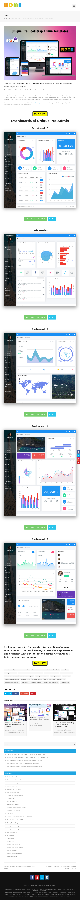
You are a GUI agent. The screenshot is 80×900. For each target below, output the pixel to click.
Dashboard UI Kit (61, 679)
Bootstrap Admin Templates (26, 676)
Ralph (16, 89)
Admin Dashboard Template (28, 89)
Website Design (10, 841)
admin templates (23, 673)
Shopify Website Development (14, 826)
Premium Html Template (13, 804)
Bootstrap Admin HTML (66, 673)
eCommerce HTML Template (13, 792)
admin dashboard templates (38, 670)
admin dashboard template (22, 670)
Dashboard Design (25, 679)
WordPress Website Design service (15, 853)
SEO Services (10, 813)
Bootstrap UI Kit (66, 676)
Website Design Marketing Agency (15, 847)
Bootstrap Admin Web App (42, 676)
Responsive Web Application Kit (50, 682)
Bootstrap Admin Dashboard (51, 673)
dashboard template (37, 679)
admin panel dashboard (10, 673)
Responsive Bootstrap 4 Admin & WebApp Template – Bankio (15, 725)
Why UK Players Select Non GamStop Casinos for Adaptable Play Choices (24, 766)
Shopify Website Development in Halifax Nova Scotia (19, 829)
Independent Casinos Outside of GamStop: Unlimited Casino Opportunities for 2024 (27, 757)
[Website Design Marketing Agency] (12, 5)
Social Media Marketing (12, 832)
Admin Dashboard (9, 670)
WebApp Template (65, 682)
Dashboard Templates (49, 679)
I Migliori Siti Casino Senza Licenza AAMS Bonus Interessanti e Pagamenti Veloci (26, 754)
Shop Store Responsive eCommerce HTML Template (19, 816)
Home (5, 18)
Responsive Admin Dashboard (12, 682)
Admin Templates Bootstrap (35, 673)
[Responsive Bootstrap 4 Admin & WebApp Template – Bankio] (15, 712)
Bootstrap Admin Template (41, 89)
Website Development (12, 850)
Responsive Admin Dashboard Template (31, 682)
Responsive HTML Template (13, 810)
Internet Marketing (11, 801)
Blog (9, 18)
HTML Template (11, 798)
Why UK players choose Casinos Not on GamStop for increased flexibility (24, 760)
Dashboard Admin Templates (12, 679)
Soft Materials (10, 835)
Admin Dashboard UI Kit (53, 670)
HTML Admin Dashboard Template (15, 795)
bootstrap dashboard (55, 676)
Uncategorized (10, 838)
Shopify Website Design (12, 823)
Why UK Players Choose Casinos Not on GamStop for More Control (23, 763)
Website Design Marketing (13, 844)
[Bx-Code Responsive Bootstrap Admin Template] (40, 710)
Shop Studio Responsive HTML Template (17, 820)
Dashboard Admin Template (14, 789)
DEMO (51, 218)
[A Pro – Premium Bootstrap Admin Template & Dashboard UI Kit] (64, 712)
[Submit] (74, 744)
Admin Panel (65, 670)
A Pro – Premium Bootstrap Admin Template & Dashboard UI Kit (64, 725)
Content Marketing (11, 786)
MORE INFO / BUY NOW (35, 218)
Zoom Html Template (12, 856)
